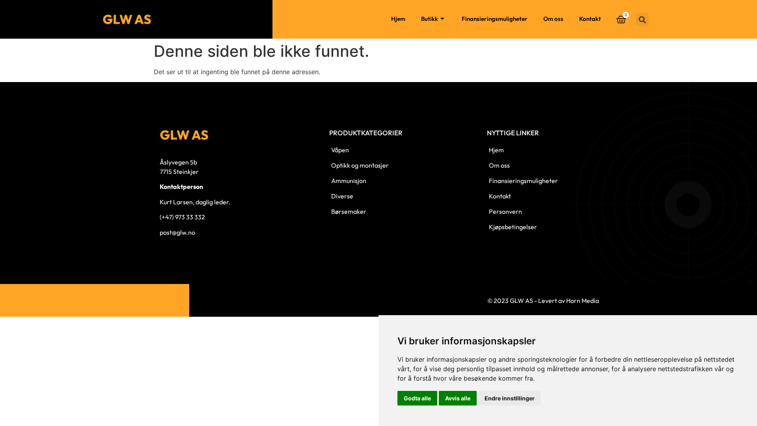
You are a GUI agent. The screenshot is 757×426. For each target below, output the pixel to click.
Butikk (429, 18)
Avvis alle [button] (457, 398)
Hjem (398, 18)
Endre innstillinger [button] (510, 398)
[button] (642, 19)
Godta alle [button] (417, 398)
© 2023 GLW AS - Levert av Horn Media (543, 301)
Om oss (553, 18)
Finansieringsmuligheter (495, 18)
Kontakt (590, 18)
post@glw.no (177, 232)
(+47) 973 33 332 (182, 217)
